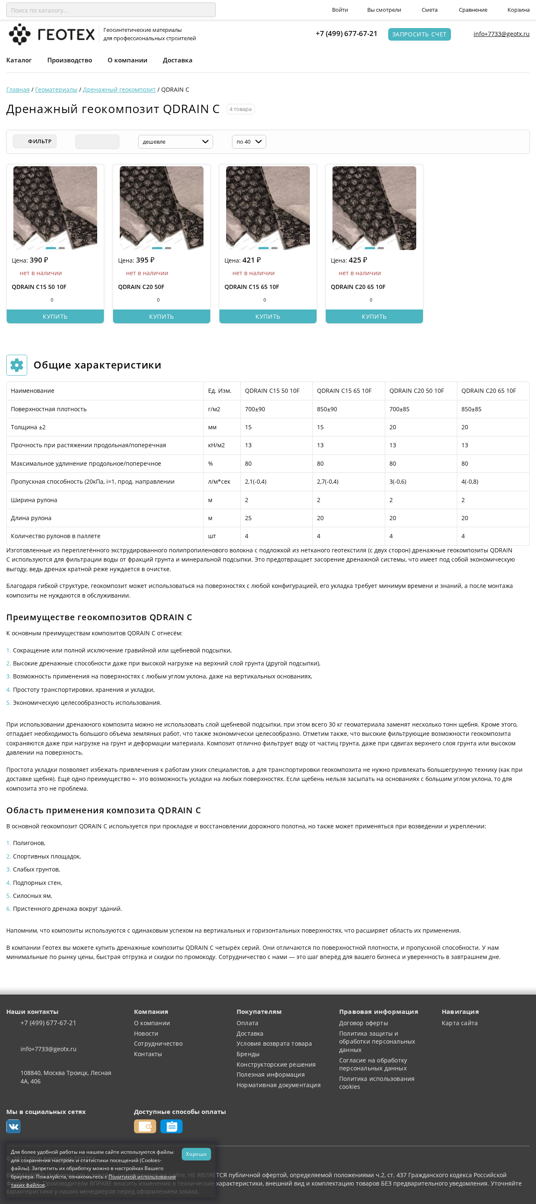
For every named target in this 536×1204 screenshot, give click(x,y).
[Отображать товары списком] (97, 142)
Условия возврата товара (274, 1043)
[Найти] (208, 10)
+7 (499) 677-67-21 (347, 33)
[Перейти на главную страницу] (50, 34)
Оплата (247, 1023)
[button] (51, 248)
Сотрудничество (158, 1043)
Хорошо (196, 1153)
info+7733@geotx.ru (502, 34)
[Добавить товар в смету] (32, 299)
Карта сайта (460, 1023)
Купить (55, 316)
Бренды (248, 1054)
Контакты (148, 1054)
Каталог (19, 60)
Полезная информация (271, 1074)
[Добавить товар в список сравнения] (16, 299)
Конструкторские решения (276, 1064)
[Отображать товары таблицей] (82, 142)
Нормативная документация (279, 1085)
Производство (69, 60)
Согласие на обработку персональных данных (373, 1064)
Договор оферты (363, 1023)
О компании (127, 60)
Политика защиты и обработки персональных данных (377, 1041)
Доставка (178, 60)
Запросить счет (419, 34)
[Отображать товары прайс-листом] (112, 142)
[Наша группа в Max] (13, 1126)
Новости (146, 1033)
